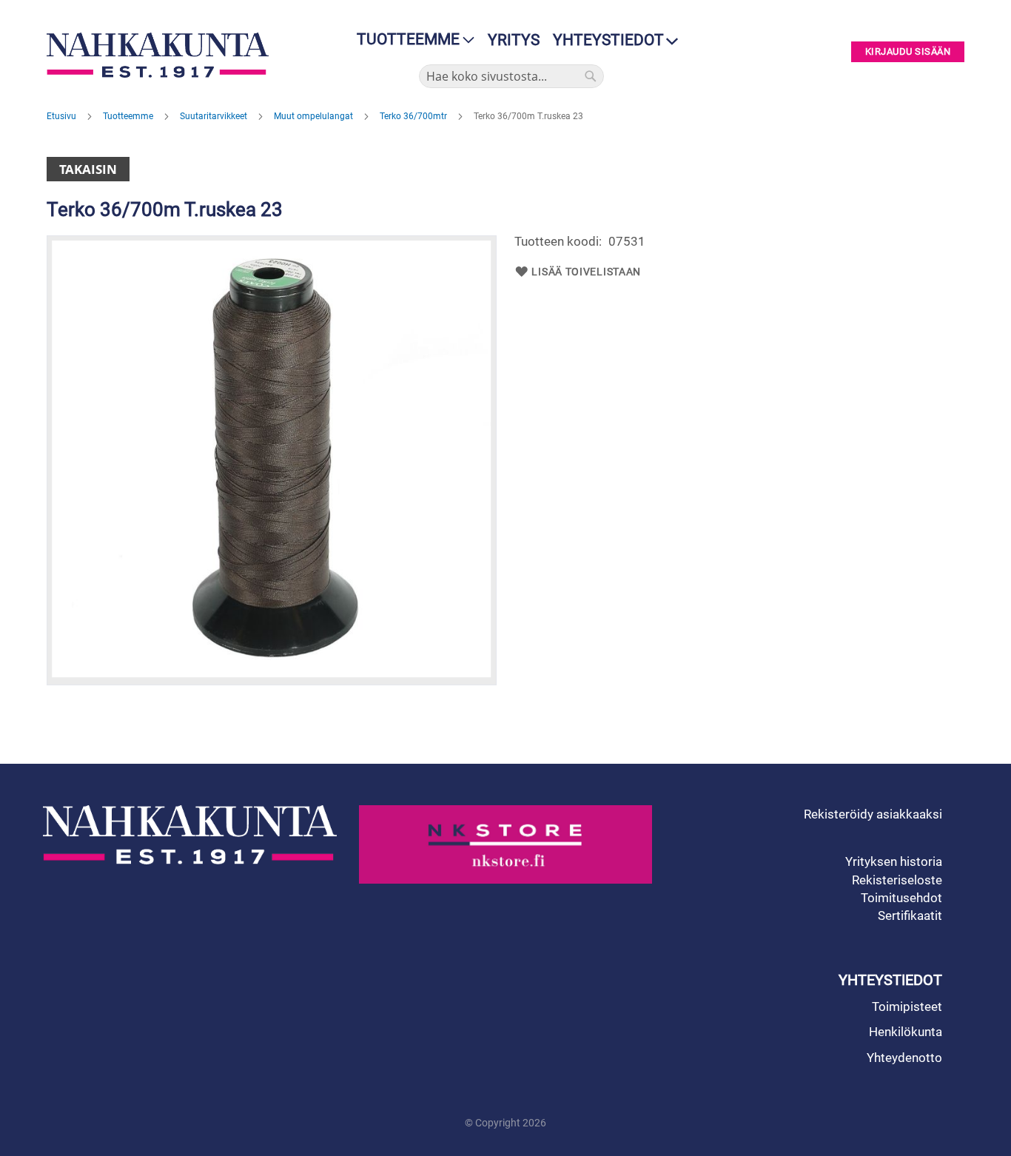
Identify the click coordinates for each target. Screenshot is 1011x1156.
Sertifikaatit (910, 915)
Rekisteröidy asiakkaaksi (873, 814)
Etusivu (62, 116)
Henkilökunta (905, 1031)
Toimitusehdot (901, 897)
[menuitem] (411, 39)
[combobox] (511, 76)
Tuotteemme (129, 116)
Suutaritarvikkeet (214, 116)
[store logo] (161, 55)
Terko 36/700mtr (414, 116)
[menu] (411, 39)
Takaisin (88, 169)
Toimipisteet (907, 1006)
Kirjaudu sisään (908, 52)
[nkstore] (506, 844)
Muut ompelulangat (314, 116)
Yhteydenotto (904, 1057)
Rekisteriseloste (897, 880)
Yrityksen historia (893, 861)
